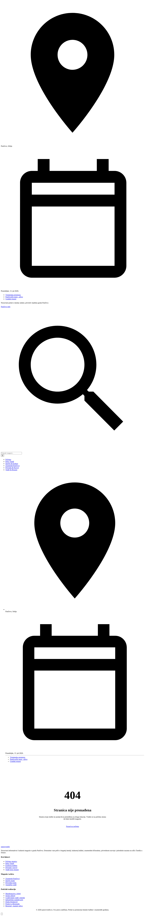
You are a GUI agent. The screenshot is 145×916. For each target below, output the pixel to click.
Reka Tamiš (9, 462)
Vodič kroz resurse (12, 870)
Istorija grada (10, 881)
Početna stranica (11, 861)
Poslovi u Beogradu (12, 904)
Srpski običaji (10, 896)
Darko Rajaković (11, 902)
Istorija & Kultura (11, 464)
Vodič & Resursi (11, 470)
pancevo (5, 847)
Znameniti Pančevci (12, 466)
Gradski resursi (10, 299)
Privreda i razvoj (11, 868)
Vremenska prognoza (13, 295)
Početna (8, 460)
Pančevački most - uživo (14, 297)
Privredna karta (10, 883)
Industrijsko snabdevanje (14, 900)
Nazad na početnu (72, 826)
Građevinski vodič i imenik (15, 898)
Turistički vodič (11, 885)
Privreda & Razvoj (12, 468)
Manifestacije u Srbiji (13, 894)
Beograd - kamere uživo (14, 906)
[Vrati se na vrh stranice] (2, 914)
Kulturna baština (11, 866)
